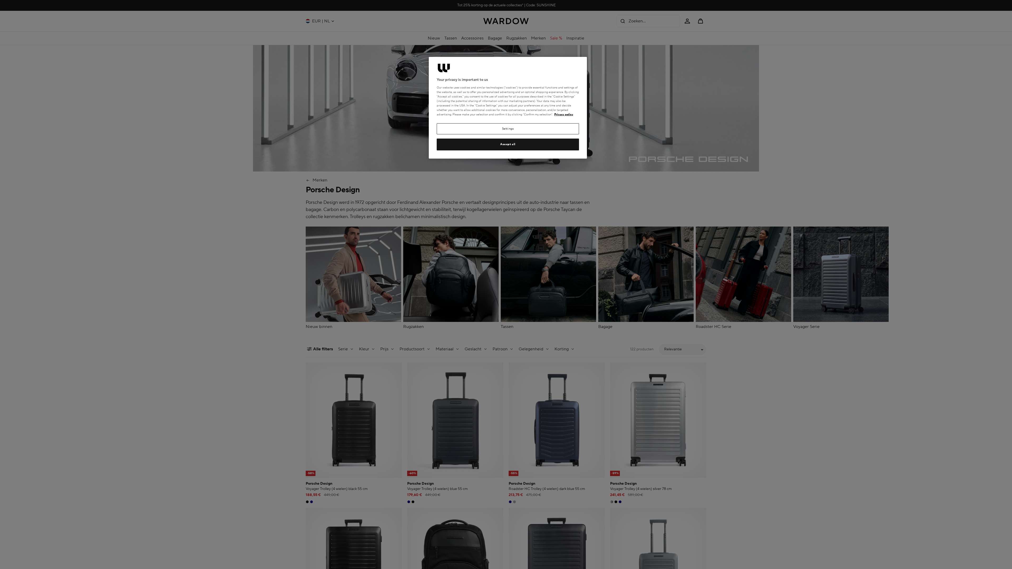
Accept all (507, 144)
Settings (508, 129)
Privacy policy (563, 114)
